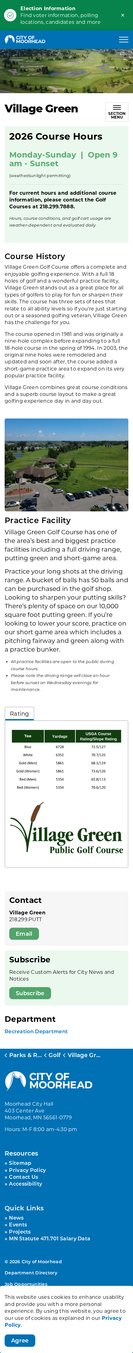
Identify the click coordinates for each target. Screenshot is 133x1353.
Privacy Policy (27, 1170)
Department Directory (31, 1273)
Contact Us (23, 1176)
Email (24, 933)
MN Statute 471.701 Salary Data (49, 1238)
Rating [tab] (19, 713)
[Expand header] (123, 39)
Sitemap (20, 1163)
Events (18, 1224)
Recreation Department (36, 1031)
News (16, 1217)
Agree (20, 1340)
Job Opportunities (26, 1284)
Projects (20, 1231)
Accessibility (25, 1183)
